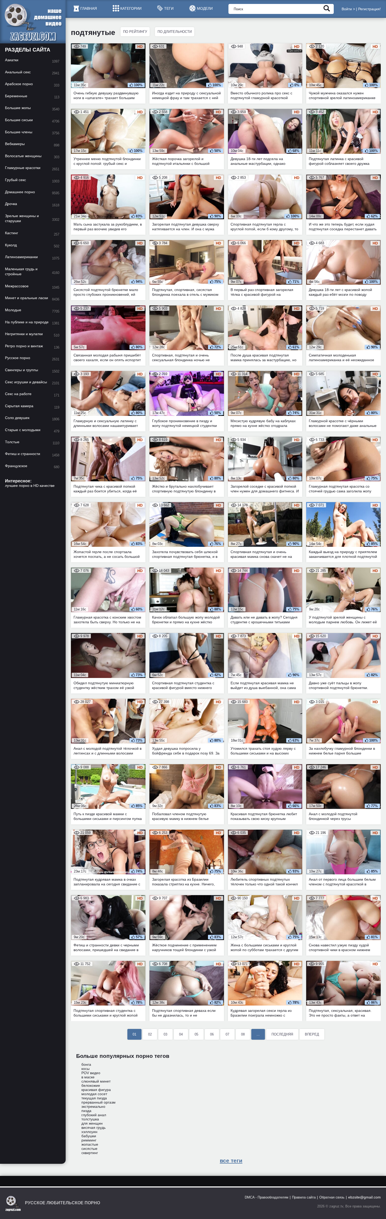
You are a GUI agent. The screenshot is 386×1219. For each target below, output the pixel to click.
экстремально (93, 1106)
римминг (88, 1140)
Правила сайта (304, 1197)
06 (212, 1034)
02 (150, 1034)
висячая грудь (93, 1127)
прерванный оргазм (98, 1102)
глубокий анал (93, 1115)
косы (85, 1069)
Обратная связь (332, 1197)
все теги (231, 1160)
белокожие (90, 1085)
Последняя (282, 1034)
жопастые (89, 1144)
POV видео (90, 1073)
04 (181, 1034)
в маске (88, 1077)
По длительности (175, 32)
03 (165, 1034)
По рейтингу (135, 32)
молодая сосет (94, 1094)
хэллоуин (89, 1132)
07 (227, 1034)
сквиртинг (89, 1153)
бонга (86, 1064)
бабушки (88, 1136)
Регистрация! (369, 9)
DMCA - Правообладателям (266, 1197)
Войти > (348, 9)
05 (196, 1034)
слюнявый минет (96, 1081)
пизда (86, 1111)
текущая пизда (94, 1098)
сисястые (89, 1148)
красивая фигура (96, 1090)
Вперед (312, 1034)
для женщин (92, 1123)
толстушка (90, 1119)
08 (243, 1034)
